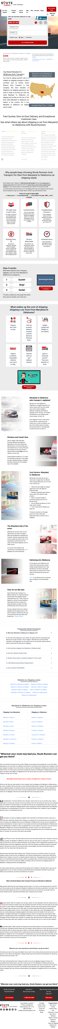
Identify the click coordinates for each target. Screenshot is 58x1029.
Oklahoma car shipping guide (29, 695)
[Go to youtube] (7, 1009)
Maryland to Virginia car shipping (39, 684)
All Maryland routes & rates (38, 59)
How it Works (21, 11)
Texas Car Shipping (53, 1023)
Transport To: (13, 32)
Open (22, 37)
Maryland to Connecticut (9, 739)
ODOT (31, 577)
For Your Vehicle (4, 11)
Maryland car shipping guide (40, 692)
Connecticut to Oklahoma (38, 734)
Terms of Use (41, 1007)
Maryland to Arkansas (9, 730)
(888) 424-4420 (13, 22)
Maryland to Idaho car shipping (39, 687)
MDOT (26, 549)
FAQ (32, 10)
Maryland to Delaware (9, 743)
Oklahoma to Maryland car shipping (19, 684)
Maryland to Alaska (8, 722)
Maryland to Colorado (9, 734)
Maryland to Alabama (8, 717)
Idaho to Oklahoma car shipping (38, 689)
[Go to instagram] (10, 1009)
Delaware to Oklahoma (37, 739)
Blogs (42, 10)
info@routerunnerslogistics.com (26, 1010)
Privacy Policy (41, 1005)
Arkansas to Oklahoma (37, 726)
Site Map (41, 1003)
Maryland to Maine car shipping (19, 689)
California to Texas (53, 1012)
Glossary (36, 10)
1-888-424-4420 (18, 616)
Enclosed (28, 37)
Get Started (9, 997)
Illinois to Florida (53, 1017)
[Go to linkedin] (12, 1009)
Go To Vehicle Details (28, 42)
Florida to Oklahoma (36, 743)
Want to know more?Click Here (46, 288)
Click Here (49, 997)
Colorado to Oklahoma (37, 730)
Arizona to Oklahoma (36, 722)
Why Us (27, 11)
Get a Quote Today (51, 9)
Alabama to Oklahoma (37, 717)
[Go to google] (15, 1009)
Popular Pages (13, 11)
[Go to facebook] (1, 1009)
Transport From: (14, 27)
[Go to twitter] (4, 1009)
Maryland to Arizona (8, 726)
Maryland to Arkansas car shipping (20, 687)
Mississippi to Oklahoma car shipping (20, 692)
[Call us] (47, 14)
